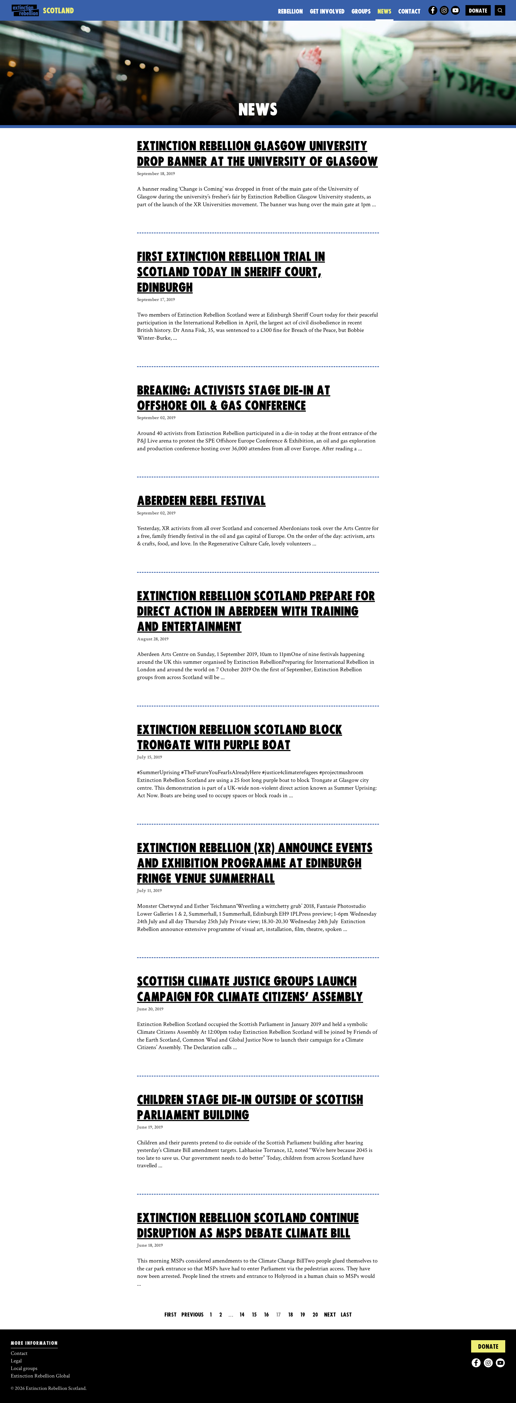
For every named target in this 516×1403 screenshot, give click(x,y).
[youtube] (455, 10)
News (384, 11)
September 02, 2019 (156, 418)
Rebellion (290, 11)
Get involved (327, 11)
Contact (409, 11)
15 (254, 1315)
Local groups (24, 1368)
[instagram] (444, 10)
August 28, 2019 (153, 639)
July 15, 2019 (149, 757)
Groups (361, 11)
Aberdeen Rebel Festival (201, 501)
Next (330, 1315)
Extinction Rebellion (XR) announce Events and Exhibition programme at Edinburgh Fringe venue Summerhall (254, 864)
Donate (478, 11)
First (170, 1315)
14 (242, 1315)
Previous (192, 1315)
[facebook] (433, 10)
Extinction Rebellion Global (40, 1375)
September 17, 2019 (156, 299)
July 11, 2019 (149, 890)
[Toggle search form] (500, 10)
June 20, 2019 (150, 1009)
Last (346, 1315)
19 (302, 1315)
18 (290, 1315)
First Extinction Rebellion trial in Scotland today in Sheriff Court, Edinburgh (231, 272)
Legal (16, 1360)
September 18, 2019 (156, 174)
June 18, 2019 (150, 1245)
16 (266, 1315)
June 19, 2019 (150, 1127)
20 (315, 1315)
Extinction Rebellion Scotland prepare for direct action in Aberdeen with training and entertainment (256, 612)
